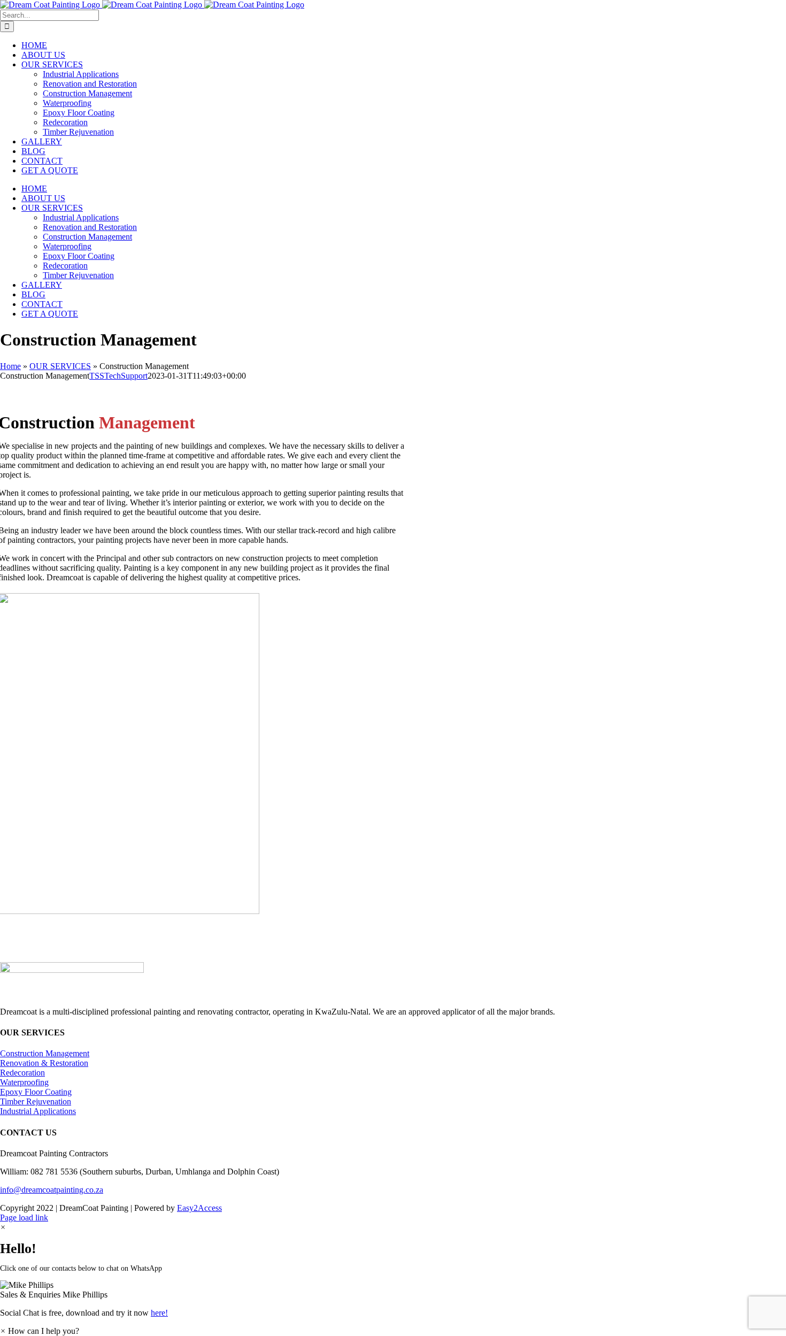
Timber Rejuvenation (35, 1101)
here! (159, 1312)
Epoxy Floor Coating (36, 1091)
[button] (393, 1290)
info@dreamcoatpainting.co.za (51, 1189)
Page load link (24, 1217)
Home (10, 366)
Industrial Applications (38, 1111)
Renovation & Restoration (44, 1063)
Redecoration (22, 1072)
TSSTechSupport (118, 375)
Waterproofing (24, 1082)
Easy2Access (199, 1207)
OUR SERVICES (60, 366)
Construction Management (44, 1053)
